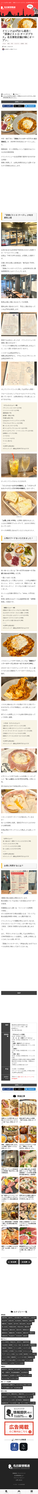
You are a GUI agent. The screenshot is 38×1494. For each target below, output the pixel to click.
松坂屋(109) (5, 1403)
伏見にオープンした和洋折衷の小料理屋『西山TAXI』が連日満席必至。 (9, 1170)
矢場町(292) (26, 1317)
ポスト (20, 106)
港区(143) (25, 1332)
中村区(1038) (12, 1326)
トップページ (6, 1493)
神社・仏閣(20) (6, 1372)
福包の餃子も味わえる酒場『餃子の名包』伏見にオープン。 (27, 1120)
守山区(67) (12, 1335)
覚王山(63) (22, 1323)
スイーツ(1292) (20, 1363)
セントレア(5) (5, 1378)
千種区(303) (5, 1329)
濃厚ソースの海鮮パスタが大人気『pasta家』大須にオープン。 (9, 1248)
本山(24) (29, 1323)
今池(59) (10, 1323)
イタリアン (16, 43)
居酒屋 (22, 43)
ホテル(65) (17, 1369)
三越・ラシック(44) (22, 1403)
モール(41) (30, 1397)
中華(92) (10, 1348)
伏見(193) (11, 1320)
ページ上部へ (19, 1493)
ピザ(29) (11, 1351)
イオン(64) (32, 1403)
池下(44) (16, 1323)
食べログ (20, 1076)
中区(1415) (20, 1326)
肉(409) (26, 1354)
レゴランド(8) (14, 1378)
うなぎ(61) (5, 1345)
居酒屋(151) (31, 1357)
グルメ (4, 43)
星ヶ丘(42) (5, 1326)
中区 (12, 43)
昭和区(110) (26, 1329)
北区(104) (18, 1329)
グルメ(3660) (5, 1342)
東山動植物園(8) (15, 1372)
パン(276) (11, 1363)
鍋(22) (3, 1360)
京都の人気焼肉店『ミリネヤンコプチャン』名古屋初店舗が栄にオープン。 (27, 1223)
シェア (8, 106)
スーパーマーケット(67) (8, 1400)
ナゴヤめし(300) (11, 1360)
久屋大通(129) (17, 1317)
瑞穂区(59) (12, 1332)
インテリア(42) (12, 1397)
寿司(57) (19, 1342)
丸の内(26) (18, 1320)
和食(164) (12, 1342)
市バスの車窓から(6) (7, 1387)
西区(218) (12, 1329)
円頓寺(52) (25, 1320)
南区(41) (32, 1332)
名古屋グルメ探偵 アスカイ (11, 49)
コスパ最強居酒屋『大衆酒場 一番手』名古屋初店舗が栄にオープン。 (9, 1223)
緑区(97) (25, 1335)
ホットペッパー (29, 1076)
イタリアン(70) (27, 1348)
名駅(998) (4, 1317)
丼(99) (10, 1345)
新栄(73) (31, 1320)
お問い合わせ (19, 1480)
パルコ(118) (13, 1403)
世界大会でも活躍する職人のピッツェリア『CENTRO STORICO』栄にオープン (27, 1197)
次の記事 (24, 1262)
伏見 (26, 43)
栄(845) (10, 1317)
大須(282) (33, 1317)
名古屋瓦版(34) (18, 1387)
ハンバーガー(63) (21, 1357)
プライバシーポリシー (19, 1477)
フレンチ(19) (18, 1351)
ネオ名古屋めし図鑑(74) (8, 1384)
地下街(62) (19, 1400)
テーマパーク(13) (26, 1369)
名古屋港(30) (24, 1372)
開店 (9, 43)
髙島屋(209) (26, 1400)
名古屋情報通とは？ (19, 1475)
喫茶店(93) (5, 1363)
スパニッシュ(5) (27, 1351)
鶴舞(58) (4, 1323)
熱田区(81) (5, 1332)
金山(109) (4, 1320)
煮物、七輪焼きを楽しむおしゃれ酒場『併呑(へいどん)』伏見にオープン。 (9, 1146)
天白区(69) (19, 1335)
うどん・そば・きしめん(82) (21, 1345)
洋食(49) (4, 1348)
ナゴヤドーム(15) (26, 1375)
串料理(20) (33, 1345)
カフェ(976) (29, 1360)
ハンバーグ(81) (6, 1357)
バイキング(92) (21, 1360)
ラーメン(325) (17, 1348)
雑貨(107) (4, 1397)
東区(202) (27, 1326)
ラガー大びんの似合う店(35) (23, 1384)
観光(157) (4, 1369)
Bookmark (31, 106)
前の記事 (13, 1262)
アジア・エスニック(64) (8, 1354)
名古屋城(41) (5, 1375)
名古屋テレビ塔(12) (15, 1375)
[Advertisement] (19, 72)
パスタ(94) (5, 1351)
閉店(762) (21, 1394)
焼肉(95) (13, 1357)
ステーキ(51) (32, 1354)
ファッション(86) (30, 1394)
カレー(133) (19, 1354)
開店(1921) (14, 1394)
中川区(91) (19, 1332)
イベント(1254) (6, 1394)
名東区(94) (5, 1335)
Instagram (14, 1078)
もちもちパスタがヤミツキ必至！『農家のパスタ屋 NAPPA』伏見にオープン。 (27, 1146)
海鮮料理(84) (26, 1342)
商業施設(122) (21, 1397)
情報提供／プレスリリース (19, 1473)
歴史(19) (10, 1369)
